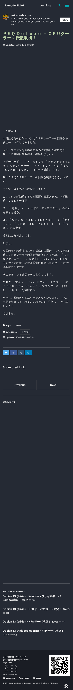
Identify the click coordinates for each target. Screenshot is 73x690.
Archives (45, 5)
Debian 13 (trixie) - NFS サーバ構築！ (27, 621)
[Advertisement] (36, 86)
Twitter (10, 678)
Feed (38, 678)
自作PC (25, 332)
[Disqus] (36, 447)
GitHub (25, 678)
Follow (65, 20)
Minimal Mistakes (50, 683)
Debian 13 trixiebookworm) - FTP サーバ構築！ (33, 630)
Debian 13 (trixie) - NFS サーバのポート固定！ (32, 609)
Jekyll (37, 683)
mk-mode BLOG (13, 5)
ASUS (18, 325)
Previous (19, 385)
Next (53, 385)
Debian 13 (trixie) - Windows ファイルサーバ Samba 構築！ (32, 598)
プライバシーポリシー (10, 674)
